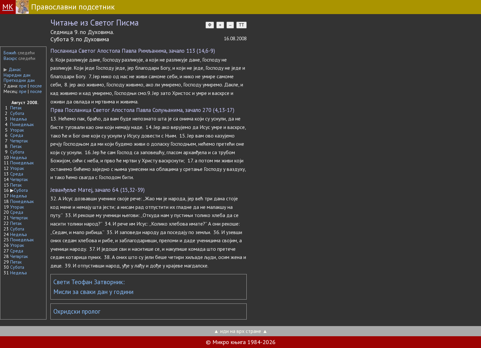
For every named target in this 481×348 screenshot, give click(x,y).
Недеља (18, 119)
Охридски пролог (76, 311)
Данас (12, 69)
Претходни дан (19, 80)
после (36, 86)
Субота (17, 113)
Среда (16, 135)
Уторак (17, 130)
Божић (10, 53)
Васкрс (10, 58)
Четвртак (19, 141)
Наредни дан (17, 75)
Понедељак (22, 124)
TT (241, 25)
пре (23, 86)
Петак (16, 108)
